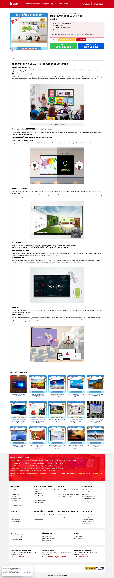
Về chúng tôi (61, 514)
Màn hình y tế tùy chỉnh (87, 492)
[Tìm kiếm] (72, 4)
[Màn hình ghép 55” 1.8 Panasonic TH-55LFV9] (38, 384)
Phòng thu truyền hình (16, 498)
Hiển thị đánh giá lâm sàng (89, 489)
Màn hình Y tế (88, 486)
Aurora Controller (39, 519)
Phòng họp (13, 496)
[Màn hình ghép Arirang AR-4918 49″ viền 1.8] (57, 384)
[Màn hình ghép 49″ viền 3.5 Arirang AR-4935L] (95, 384)
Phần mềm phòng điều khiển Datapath (44, 514)
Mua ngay (81, 39)
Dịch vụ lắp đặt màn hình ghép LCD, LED (68, 489)
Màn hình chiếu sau (39, 502)
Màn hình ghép (38, 493)
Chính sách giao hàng (87, 517)
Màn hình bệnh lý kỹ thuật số (89, 496)
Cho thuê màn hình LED (64, 492)
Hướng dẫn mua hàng (87, 514)
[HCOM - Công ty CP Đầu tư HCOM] (14, 3)
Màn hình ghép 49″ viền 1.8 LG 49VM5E (95, 446)
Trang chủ (52, 13)
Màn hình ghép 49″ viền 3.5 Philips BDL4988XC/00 (37, 420)
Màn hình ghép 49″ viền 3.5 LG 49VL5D (37, 446)
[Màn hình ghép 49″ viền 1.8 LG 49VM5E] (95, 435)
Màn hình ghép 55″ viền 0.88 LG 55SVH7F (57, 420)
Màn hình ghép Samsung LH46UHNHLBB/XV (18, 446)
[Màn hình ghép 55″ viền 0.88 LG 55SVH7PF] (57, 435)
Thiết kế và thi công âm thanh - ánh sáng (68, 494)
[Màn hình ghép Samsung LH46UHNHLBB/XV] (18, 435)
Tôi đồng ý (27, 572)
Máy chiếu (15, 511)
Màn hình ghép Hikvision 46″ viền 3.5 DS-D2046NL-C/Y (95, 420)
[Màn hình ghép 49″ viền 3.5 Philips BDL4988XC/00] (38, 409)
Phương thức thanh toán (88, 519)
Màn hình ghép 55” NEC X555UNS (18, 395)
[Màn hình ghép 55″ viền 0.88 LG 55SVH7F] (57, 409)
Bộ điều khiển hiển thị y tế (88, 498)
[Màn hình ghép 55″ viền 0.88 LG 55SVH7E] (76, 384)
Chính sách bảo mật (87, 523)
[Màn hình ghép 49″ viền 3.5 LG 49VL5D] (38, 435)
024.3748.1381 (20, 557)
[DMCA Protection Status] (90, 568)
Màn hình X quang (86, 500)
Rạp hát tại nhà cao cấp (17, 505)
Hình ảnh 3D (14, 489)
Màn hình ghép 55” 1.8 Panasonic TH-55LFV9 (38, 395)
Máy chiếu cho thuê (15, 519)
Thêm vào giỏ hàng (67, 39)
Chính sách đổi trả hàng (88, 521)
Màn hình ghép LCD (39, 495)
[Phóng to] (11, 49)
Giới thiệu (28, 3)
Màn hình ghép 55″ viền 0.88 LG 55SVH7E (76, 395)
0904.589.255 (52, 557)
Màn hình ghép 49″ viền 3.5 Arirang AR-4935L (95, 395)
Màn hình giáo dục (74, 13)
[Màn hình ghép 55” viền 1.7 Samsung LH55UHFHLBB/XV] (18, 409)
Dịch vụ (53, 3)
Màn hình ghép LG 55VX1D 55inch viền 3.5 (76, 446)
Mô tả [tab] (12, 58)
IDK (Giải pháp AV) (39, 517)
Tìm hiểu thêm (7, 574)
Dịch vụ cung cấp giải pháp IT (65, 496)
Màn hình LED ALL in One (40, 500)
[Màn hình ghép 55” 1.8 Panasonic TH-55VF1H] (76, 409)
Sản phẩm (36, 3)
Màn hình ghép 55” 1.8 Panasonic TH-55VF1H (76, 420)
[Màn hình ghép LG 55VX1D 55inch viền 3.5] (76, 435)
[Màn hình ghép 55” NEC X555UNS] (18, 384)
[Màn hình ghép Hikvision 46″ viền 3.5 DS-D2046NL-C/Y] (95, 409)
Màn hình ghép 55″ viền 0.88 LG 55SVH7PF (57, 446)
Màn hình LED (38, 498)
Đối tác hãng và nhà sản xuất (65, 517)
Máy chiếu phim (15, 514)
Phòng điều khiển (15, 494)
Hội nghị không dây (15, 500)
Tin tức (66, 3)
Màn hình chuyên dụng (62, 13)
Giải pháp (45, 3)
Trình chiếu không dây (16, 503)
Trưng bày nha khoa (87, 494)
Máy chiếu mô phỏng (16, 521)
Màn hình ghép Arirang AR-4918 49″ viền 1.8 (57, 395)
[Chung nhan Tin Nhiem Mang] (100, 568)
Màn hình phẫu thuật (87, 503)
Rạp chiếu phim (14, 492)
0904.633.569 (61, 557)
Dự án (61, 3)
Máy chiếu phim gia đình (17, 517)
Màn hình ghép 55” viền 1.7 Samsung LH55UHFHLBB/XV (18, 420)
